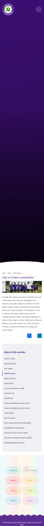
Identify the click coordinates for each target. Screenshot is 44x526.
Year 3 (13, 490)
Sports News (17, 273)
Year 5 (13, 500)
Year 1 (13, 480)
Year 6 (31, 500)
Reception (31, 470)
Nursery (13, 470)
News (9, 273)
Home (4, 273)
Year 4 (31, 490)
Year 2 (31, 480)
